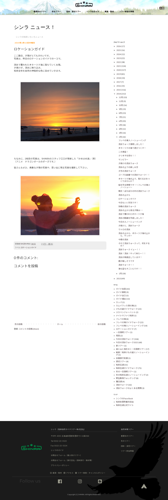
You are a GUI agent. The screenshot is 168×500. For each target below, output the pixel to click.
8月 (120, 113)
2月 (120, 137)
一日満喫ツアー (123, 332)
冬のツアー (56, 11)
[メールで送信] (42, 244)
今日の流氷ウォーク (125, 339)
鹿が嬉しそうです (126, 261)
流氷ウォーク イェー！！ (129, 249)
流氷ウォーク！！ (126, 265)
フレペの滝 (121, 319)
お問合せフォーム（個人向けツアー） (66, 455)
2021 (118, 66)
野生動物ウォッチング (126, 378)
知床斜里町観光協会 (125, 402)
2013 (118, 278)
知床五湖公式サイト (125, 405)
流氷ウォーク (122, 385)
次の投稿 (18, 324)
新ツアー (120, 345)
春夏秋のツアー (40, 11)
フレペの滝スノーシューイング (132, 140)
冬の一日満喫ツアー (125, 371)
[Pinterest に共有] (52, 244)
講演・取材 (109, 11)
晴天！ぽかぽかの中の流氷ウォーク (134, 191)
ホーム (60, 324)
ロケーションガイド (28, 247)
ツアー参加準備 (127, 451)
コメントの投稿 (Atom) (29, 329)
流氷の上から (124, 195)
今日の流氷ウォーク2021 (127, 342)
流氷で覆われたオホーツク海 (131, 214)
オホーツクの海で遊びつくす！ (132, 148)
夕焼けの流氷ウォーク (128, 163)
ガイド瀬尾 (121, 292)
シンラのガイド (92, 11)
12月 (121, 97)
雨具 (118, 335)
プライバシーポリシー (60, 465)
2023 (118, 58)
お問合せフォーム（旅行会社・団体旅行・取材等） (72, 460)
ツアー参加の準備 (126, 11)
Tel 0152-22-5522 (59, 441)
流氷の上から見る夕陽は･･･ (130, 210)
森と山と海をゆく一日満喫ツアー (130, 349)
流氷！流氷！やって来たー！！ (132, 253)
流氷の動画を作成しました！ (131, 218)
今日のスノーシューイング (130, 222)
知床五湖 (120, 365)
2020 (118, 70)
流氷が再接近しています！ (130, 257)
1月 (120, 273)
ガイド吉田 (121, 289)
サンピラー (123, 159)
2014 (118, 94)
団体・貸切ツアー (73, 11)
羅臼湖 (119, 381)
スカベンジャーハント (126, 312)
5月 (120, 125)
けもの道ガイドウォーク (127, 309)
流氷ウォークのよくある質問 (129, 388)
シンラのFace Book (124, 398)
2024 (118, 54)
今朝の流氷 (123, 239)
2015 (118, 90)
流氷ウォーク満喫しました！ (131, 144)
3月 (120, 133)
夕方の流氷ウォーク (127, 171)
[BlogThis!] (45, 244)
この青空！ (123, 152)
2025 (118, 50)
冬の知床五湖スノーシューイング (130, 375)
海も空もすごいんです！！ (130, 268)
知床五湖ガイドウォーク (127, 368)
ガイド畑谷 (121, 299)
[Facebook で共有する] (49, 244)
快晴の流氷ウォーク (127, 206)
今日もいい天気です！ (128, 202)
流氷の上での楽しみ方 (128, 167)
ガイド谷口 (121, 295)
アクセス (69, 473)
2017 (118, 82)
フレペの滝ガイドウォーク (128, 322)
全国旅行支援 (122, 358)
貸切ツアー (121, 361)
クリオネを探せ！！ (127, 155)
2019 (118, 74)
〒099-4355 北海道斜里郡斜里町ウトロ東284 (70, 436)
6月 (120, 121)
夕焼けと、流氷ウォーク (129, 225)
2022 (118, 62)
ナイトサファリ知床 (125, 315)
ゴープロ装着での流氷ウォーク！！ (134, 175)
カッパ (119, 302)
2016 (118, 86)
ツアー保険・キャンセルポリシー (91, 473)
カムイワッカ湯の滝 (125, 305)
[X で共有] (47, 244)
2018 (118, 78)
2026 (118, 46)
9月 (120, 109)
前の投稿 (102, 324)
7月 (120, 117)
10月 (121, 105)
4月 (120, 129)
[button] (84, 4)
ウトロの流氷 (124, 229)
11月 (121, 101)
